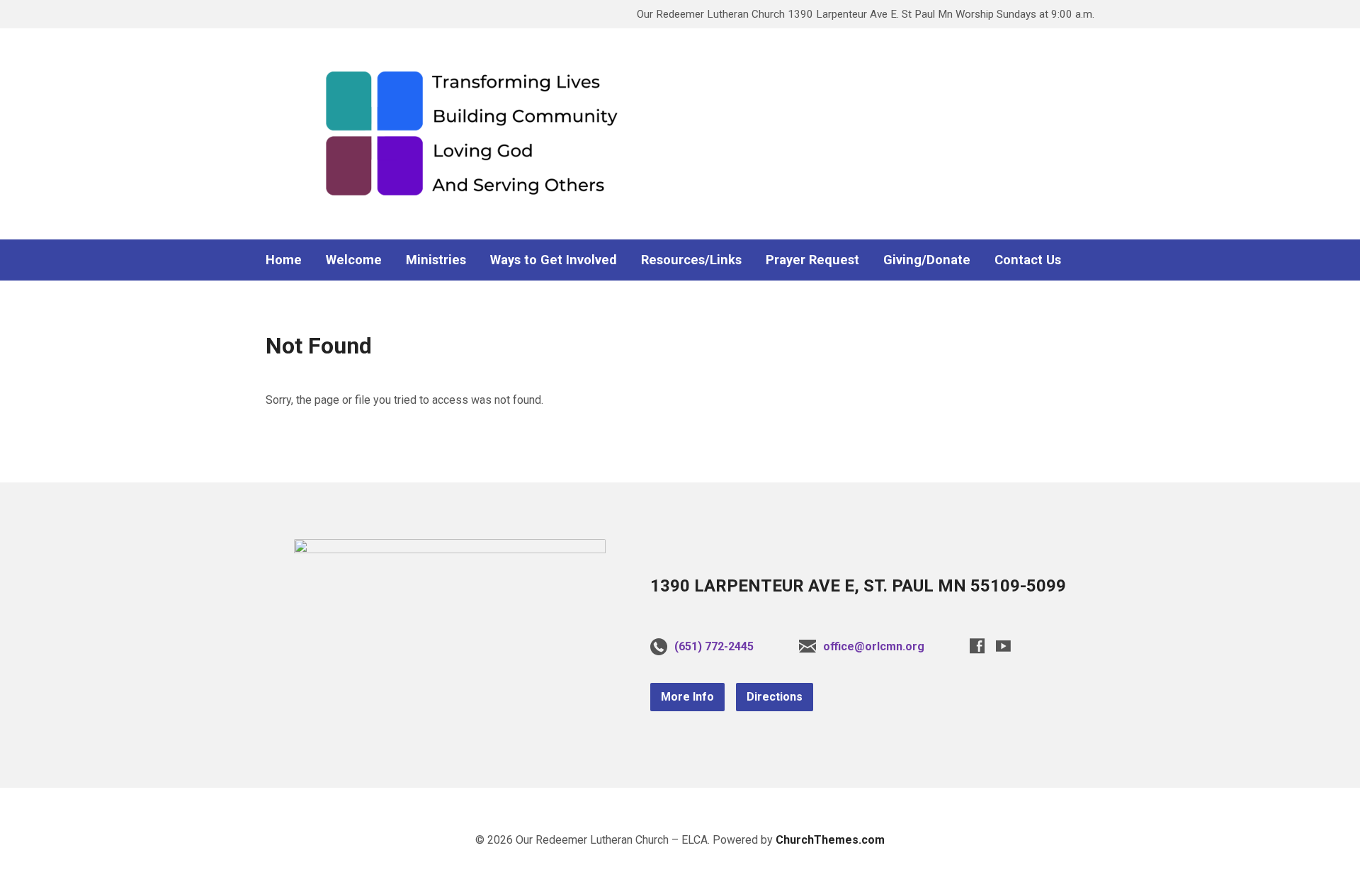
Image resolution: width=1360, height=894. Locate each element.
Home (284, 260)
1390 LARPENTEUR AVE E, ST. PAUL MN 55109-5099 (858, 586)
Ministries (436, 260)
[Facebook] (977, 645)
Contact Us (1027, 260)
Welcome (354, 260)
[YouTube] (1003, 645)
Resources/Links (691, 260)
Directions (775, 696)
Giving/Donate (926, 260)
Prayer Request (812, 260)
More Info (687, 696)
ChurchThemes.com (830, 840)
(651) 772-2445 (714, 646)
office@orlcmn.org (873, 646)
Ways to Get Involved (553, 260)
